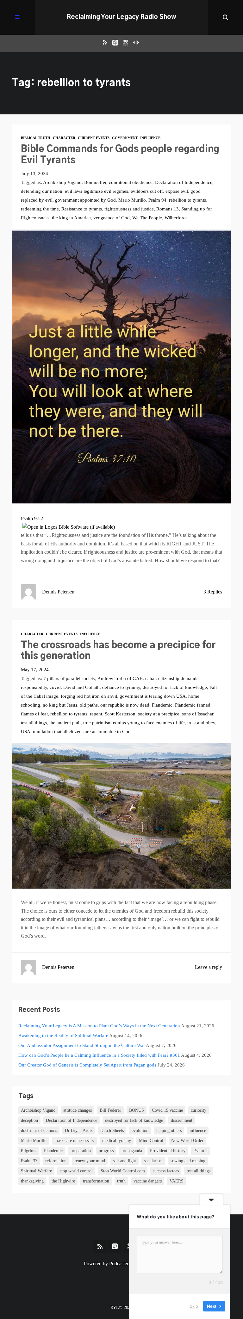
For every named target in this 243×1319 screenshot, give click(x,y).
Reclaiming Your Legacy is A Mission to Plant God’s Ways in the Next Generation (99, 1025)
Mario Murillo (132, 200)
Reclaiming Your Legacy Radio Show (121, 17)
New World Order (187, 1140)
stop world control (76, 1171)
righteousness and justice (129, 208)
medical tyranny (116, 1140)
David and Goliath (81, 687)
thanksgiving (32, 1181)
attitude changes (77, 1110)
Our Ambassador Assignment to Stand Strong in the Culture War (81, 1045)
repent (96, 713)
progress (106, 1150)
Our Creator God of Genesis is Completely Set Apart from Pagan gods (87, 1064)
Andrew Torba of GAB (120, 678)
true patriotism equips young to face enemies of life (134, 722)
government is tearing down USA (153, 696)
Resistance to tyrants (81, 208)
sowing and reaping (188, 1160)
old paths (89, 705)
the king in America (71, 217)
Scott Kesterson (120, 713)
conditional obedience (131, 182)
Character (64, 138)
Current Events (93, 138)
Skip (194, 1306)
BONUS (136, 1110)
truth (121, 1181)
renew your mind (89, 1160)
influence (198, 1130)
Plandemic (162, 705)
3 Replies (212, 591)
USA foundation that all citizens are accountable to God (76, 731)
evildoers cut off (147, 191)
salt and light (124, 1160)
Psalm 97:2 (32, 518)
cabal (150, 678)
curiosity (198, 1110)
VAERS (177, 1181)
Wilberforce (176, 217)
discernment (181, 1120)
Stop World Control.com (123, 1171)
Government (125, 138)
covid (55, 687)
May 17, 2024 (35, 669)
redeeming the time (40, 208)
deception (29, 1120)
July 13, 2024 (34, 173)
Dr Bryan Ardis (78, 1130)
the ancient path (65, 722)
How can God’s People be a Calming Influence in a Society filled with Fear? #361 (99, 1055)
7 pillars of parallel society (69, 678)
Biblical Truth (35, 138)
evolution (140, 1130)
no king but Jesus (60, 705)
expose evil (176, 191)
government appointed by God (85, 200)
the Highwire (63, 1181)
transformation (96, 1181)
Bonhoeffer (95, 182)
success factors (166, 1171)
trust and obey (201, 722)
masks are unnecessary (74, 1140)
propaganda (132, 1150)
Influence (150, 138)
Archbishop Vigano (62, 182)
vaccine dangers (148, 1181)
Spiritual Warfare (36, 1171)
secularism (153, 1160)
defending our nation (41, 191)
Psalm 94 (157, 200)
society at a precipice (158, 713)
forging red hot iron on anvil (89, 696)
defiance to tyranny (121, 687)
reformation (55, 1160)
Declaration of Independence (183, 182)
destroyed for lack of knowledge (175, 687)
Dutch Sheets (112, 1130)
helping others (169, 1130)
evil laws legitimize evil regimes (96, 191)
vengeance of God (111, 217)
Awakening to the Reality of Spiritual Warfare (63, 1035)
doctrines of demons (39, 1130)
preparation (81, 1150)
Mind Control (151, 1140)
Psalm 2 (200, 1150)
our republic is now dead (124, 705)
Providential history (167, 1150)
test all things (34, 722)
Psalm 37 (29, 1160)
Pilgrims (28, 1150)
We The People (147, 217)
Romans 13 (167, 208)
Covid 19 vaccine (167, 1110)
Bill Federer (110, 1110)
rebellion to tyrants (187, 200)
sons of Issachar (197, 713)
